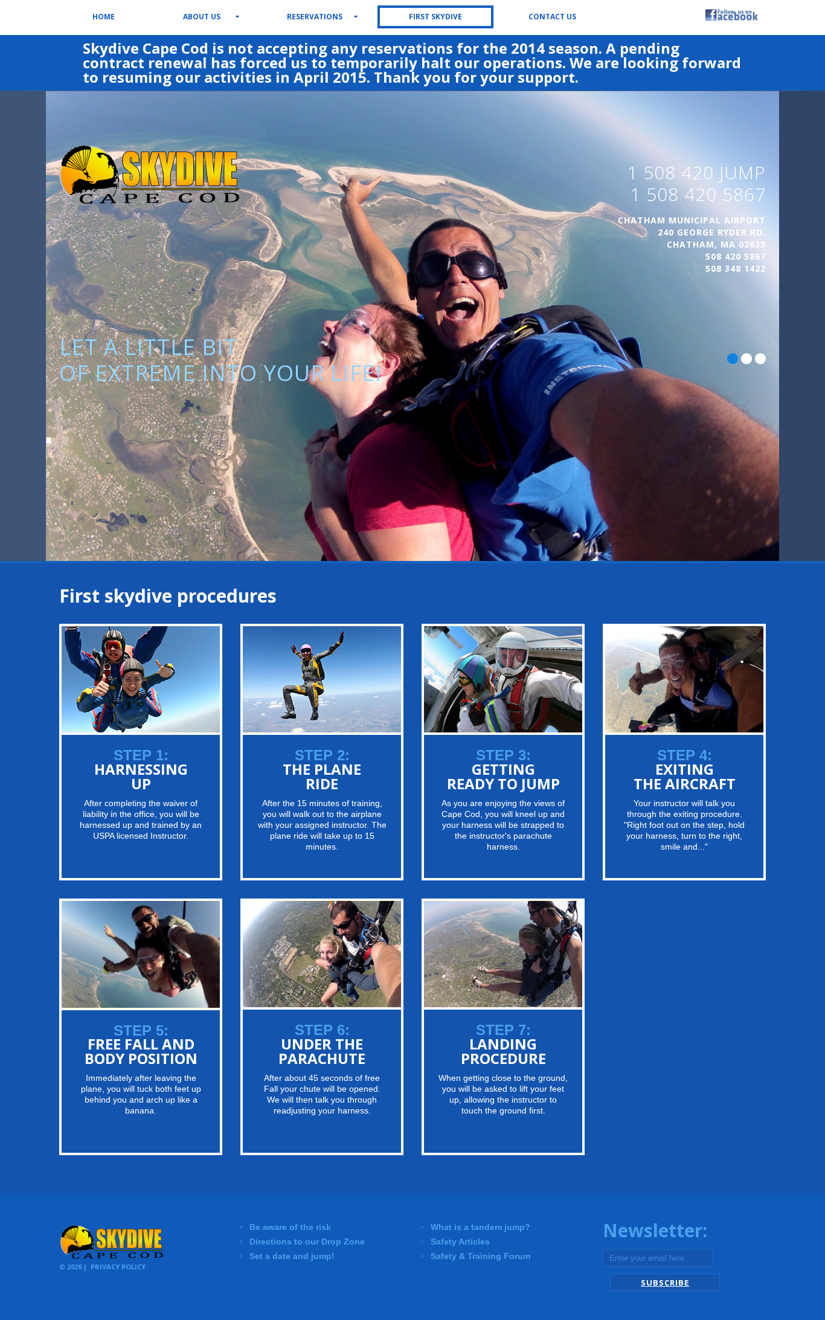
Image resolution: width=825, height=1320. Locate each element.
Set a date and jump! (292, 1256)
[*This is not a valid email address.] (658, 1258)
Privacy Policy (118, 1266)
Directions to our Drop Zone (307, 1241)
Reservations (314, 16)
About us (201, 16)
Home (103, 16)
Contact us (552, 16)
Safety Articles (460, 1241)
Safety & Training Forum (480, 1256)
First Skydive (435, 16)
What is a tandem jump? (480, 1227)
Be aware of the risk (290, 1227)
